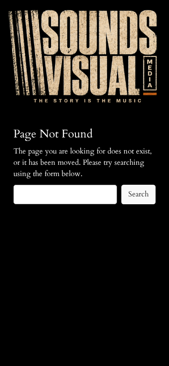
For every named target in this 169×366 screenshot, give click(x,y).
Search (138, 194)
